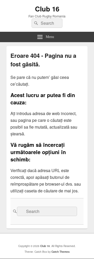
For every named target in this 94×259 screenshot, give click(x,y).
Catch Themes (60, 252)
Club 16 (47, 9)
